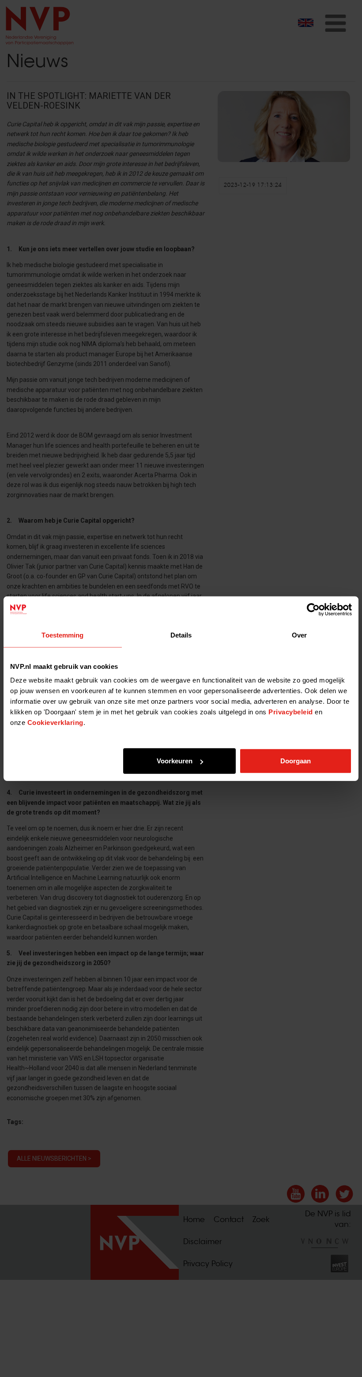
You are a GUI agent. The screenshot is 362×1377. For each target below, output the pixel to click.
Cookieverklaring (55, 722)
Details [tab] (181, 634)
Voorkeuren (174, 761)
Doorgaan (295, 761)
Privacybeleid (290, 712)
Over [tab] (299, 634)
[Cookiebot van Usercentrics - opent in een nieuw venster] (313, 609)
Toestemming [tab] (62, 634)
